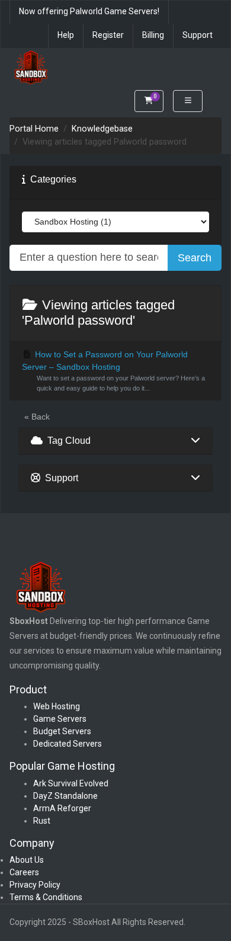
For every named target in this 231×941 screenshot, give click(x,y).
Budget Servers (62, 731)
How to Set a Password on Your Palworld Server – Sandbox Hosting (113, 371)
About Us (26, 860)
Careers (24, 872)
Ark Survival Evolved (70, 783)
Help (65, 35)
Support (197, 35)
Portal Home (34, 129)
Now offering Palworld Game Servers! (89, 11)
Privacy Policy (34, 884)
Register (108, 35)
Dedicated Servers (67, 743)
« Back (37, 416)
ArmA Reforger (62, 808)
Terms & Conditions (45, 897)
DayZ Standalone (65, 796)
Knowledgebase (102, 129)
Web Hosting (56, 706)
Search (194, 258)
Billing (153, 35)
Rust (41, 820)
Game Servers (59, 719)
